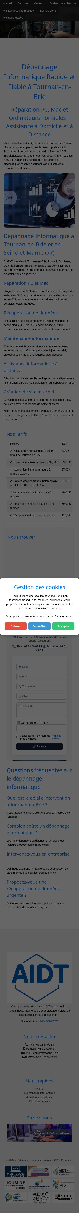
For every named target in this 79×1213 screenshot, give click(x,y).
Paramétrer (39, 626)
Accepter (63, 626)
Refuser (16, 626)
